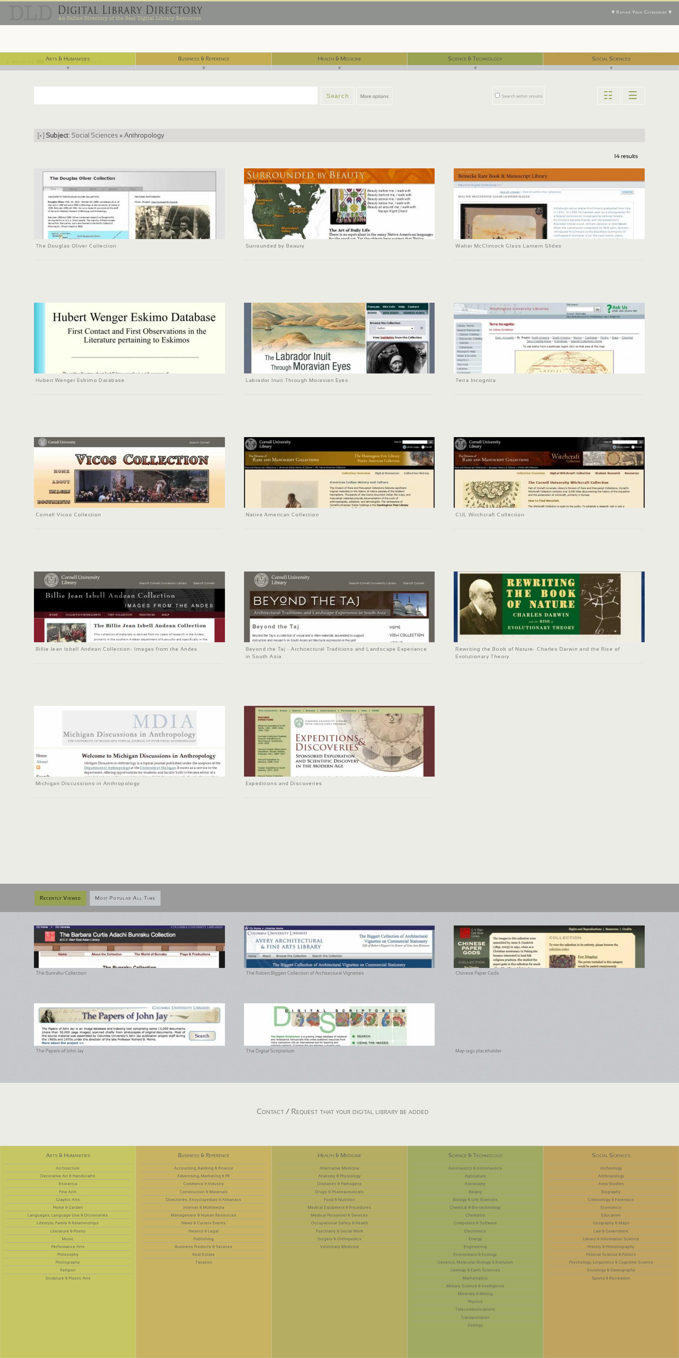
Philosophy (68, 1254)
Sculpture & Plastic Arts (68, 1278)
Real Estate (203, 1254)
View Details (68, 223)
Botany (475, 1192)
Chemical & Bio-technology (475, 1207)
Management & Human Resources (203, 1215)
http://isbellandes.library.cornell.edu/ (74, 635)
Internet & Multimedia (203, 1207)
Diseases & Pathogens (339, 1184)
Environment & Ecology (475, 1254)
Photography (68, 1262)
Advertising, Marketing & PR (203, 1176)
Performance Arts (68, 1246)
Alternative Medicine (339, 1168)
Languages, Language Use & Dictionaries (68, 1215)
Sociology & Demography (611, 1270)
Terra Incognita (475, 380)
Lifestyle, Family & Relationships (68, 1223)
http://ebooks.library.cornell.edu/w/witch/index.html (510, 501)
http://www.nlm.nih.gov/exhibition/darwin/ (500, 635)
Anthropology (611, 1176)
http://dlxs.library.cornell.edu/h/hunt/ (285, 501)
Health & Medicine (339, 59)
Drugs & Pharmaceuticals (339, 1192)
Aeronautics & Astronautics (475, 1168)
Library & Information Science (611, 1239)
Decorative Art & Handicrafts (67, 1176)
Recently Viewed (60, 898)
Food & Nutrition (339, 1199)
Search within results (521, 96)
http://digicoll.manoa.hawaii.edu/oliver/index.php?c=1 (91, 232)
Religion (68, 1270)
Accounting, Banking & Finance (203, 1168)
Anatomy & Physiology (339, 1176)
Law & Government (610, 1231)
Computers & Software (475, 1223)
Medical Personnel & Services (339, 1215)
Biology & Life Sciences (475, 1199)
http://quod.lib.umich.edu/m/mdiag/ (74, 770)
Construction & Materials (204, 1192)
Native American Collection (282, 514)
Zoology (475, 1325)
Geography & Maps (611, 1223)
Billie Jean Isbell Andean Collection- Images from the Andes (117, 649)
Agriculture (475, 1176)
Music (68, 1239)
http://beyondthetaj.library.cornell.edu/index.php (296, 635)
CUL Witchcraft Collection (489, 514)
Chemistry (475, 1215)
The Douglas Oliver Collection (76, 246)
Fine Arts (67, 1192)
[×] (41, 135)
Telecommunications (475, 1309)
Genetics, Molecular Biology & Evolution (475, 1262)
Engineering (475, 1246)
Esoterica (68, 1184)
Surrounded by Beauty (275, 246)
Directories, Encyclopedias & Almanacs (203, 1199)
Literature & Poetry (68, 1231)
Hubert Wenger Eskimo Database (80, 380)
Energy (475, 1239)
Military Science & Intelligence (475, 1286)
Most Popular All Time (125, 898)
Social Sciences (611, 59)
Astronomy (475, 1184)
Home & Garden (68, 1207)
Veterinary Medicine (339, 1246)
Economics (610, 1207)
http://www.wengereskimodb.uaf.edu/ (75, 367)
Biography (611, 1192)
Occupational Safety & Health (339, 1223)
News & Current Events (203, 1223)
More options (374, 96)
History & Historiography (610, 1246)
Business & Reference (204, 59)
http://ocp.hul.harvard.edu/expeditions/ (287, 770)
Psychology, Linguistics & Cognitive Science (611, 1262)
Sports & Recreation (611, 1278)
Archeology (611, 1168)
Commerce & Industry (203, 1184)
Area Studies (611, 1184)
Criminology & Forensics (611, 1199)
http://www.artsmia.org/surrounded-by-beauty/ (295, 232)
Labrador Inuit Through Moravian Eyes (297, 380)
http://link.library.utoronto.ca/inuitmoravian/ (292, 367)
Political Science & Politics (611, 1254)
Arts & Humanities (68, 59)
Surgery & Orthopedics (339, 1239)
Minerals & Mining (475, 1294)
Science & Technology (475, 59)
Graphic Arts (68, 1199)
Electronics (475, 1231)
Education (611, 1215)
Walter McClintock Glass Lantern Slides (508, 246)
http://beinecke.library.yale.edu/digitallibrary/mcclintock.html (518, 232)
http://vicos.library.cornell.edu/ (68, 501)
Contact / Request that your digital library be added (343, 1111)
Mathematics (475, 1278)
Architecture (68, 1168)
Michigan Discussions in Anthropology (88, 783)
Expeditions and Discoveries (284, 783)
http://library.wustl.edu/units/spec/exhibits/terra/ (508, 367)
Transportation (475, 1317)
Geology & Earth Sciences (475, 1270)
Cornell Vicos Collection (68, 514)
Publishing (203, 1239)
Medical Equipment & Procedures (339, 1207)
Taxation (203, 1262)
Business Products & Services (203, 1246)
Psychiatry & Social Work (339, 1231)
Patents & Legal (203, 1231)
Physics (475, 1301)
